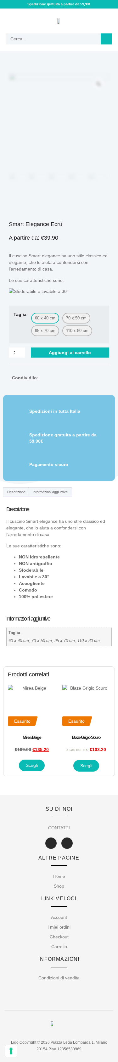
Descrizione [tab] (16, 492)
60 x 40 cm (18, 641)
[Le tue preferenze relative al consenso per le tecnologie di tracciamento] (11, 1051)
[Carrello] (105, 21)
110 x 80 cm (88, 641)
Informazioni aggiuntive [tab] (50, 492)
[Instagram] (67, 843)
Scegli (32, 765)
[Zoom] (98, 84)
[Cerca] (106, 38)
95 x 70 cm (64, 641)
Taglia (20, 314)
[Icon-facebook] (51, 843)
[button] (11, 21)
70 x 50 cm (41, 641)
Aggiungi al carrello (70, 352)
